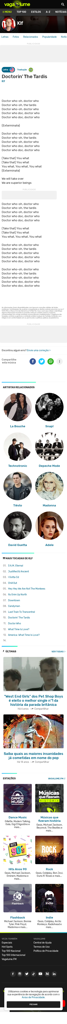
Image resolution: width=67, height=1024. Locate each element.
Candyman (14, 606)
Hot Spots (7, 946)
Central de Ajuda (43, 942)
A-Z (48, 11)
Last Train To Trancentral (21, 612)
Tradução (22, 69)
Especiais (7, 942)
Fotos (16, 36)
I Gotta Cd (13, 577)
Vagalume (17, 4)
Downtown (14, 600)
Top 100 (21, 11)
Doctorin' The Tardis (19, 617)
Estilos (36, 11)
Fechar (33, 1004)
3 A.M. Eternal (15, 565)
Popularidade (49, 36)
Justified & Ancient (18, 571)
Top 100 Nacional (11, 950)
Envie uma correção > (39, 350)
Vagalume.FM (55, 778)
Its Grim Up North (17, 594)
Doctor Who (14, 623)
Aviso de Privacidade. (33, 997)
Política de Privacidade (46, 950)
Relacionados (30, 36)
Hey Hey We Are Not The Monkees (26, 588)
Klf (3, 81)
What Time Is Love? (18, 629)
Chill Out (12, 583)
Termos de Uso (42, 946)
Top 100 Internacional (13, 955)
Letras (4, 36)
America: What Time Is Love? (24, 635)
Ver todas (58, 651)
